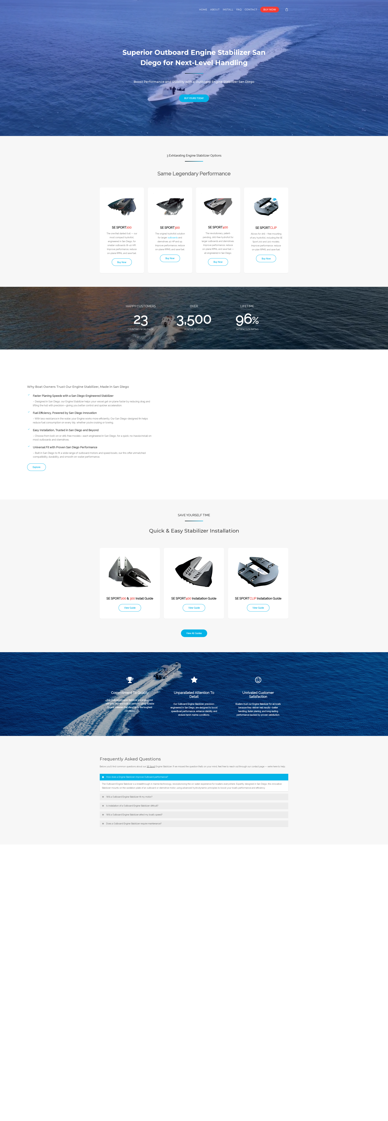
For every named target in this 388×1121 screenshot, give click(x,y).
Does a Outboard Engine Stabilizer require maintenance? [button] (134, 823)
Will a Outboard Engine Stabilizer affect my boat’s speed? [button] (134, 814)
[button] (194, 98)
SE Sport (151, 766)
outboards (173, 237)
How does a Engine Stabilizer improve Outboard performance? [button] (137, 777)
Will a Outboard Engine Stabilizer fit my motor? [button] (129, 797)
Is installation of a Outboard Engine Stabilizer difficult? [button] (132, 806)
